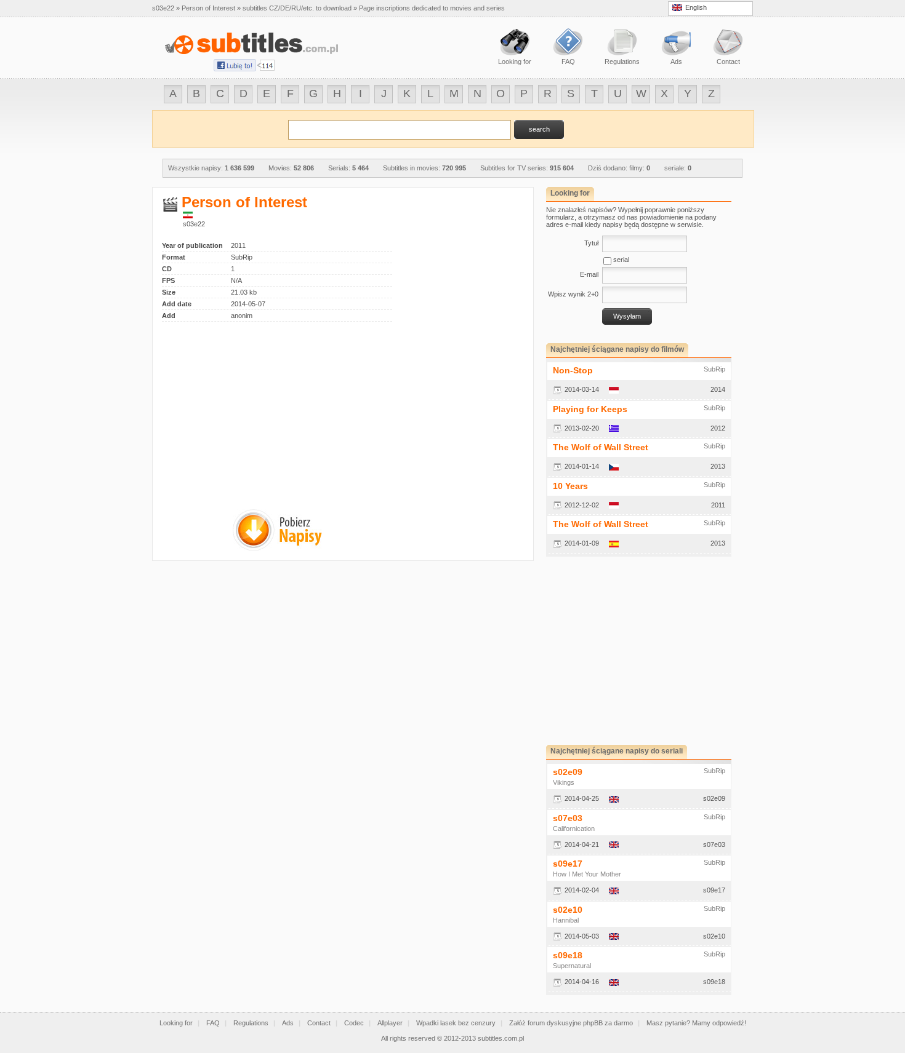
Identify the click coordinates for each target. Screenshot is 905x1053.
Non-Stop (573, 370)
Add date (176, 304)
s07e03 (567, 818)
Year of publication (192, 245)
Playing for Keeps (590, 409)
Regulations (250, 1023)
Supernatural (572, 965)
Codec (354, 1023)
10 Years (570, 486)
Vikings (563, 782)
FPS (168, 280)
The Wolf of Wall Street (600, 447)
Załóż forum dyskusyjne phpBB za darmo (571, 1023)
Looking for (176, 1023)
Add (168, 315)
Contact (319, 1023)
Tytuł (591, 243)
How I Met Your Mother (587, 874)
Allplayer (390, 1023)
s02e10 (567, 910)
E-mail (589, 274)
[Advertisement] (265, 408)
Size (168, 292)
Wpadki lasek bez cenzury (456, 1023)
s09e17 (567, 863)
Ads (288, 1023)
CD (167, 268)
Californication (574, 828)
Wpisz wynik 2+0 (573, 294)
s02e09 (567, 772)
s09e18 (567, 955)
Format (173, 257)
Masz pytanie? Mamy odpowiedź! (696, 1023)
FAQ (213, 1023)
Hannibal (566, 920)
